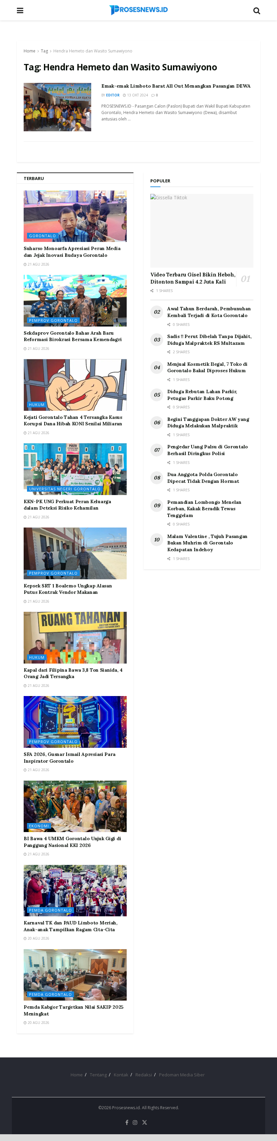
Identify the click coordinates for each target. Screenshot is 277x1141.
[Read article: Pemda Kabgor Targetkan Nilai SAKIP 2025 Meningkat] (75, 975)
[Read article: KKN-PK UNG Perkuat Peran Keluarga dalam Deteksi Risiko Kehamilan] (75, 469)
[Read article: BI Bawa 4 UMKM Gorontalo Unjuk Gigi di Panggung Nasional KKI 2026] (75, 806)
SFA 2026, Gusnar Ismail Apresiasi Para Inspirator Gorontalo (69, 757)
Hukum (37, 404)
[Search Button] (256, 10)
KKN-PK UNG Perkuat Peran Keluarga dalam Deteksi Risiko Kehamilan (67, 504)
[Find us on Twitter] (144, 1122)
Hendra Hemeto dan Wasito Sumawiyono (92, 51)
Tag (44, 51)
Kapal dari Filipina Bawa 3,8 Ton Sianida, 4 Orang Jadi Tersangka (73, 673)
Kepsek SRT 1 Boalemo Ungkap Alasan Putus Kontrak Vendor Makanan (68, 589)
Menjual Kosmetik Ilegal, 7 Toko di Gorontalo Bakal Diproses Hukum (207, 367)
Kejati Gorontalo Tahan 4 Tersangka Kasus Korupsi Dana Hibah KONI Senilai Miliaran (73, 420)
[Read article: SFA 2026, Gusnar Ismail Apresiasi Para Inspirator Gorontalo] (75, 722)
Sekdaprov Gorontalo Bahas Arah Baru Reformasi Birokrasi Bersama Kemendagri (73, 336)
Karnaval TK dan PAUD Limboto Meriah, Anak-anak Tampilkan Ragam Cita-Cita (71, 926)
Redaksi (143, 1075)
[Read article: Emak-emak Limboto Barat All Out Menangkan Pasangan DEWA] (57, 107)
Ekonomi (39, 825)
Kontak (121, 1075)
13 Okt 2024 (137, 95)
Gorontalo (42, 235)
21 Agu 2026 (38, 264)
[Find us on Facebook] (126, 1122)
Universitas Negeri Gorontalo (65, 488)
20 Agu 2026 (38, 938)
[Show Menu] (20, 10)
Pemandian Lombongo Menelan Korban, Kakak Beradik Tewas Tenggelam (204, 508)
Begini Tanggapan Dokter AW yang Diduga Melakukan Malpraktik (208, 422)
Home (29, 51)
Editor (113, 95)
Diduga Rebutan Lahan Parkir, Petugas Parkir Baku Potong (202, 394)
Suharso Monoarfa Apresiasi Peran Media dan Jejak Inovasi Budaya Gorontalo (72, 251)
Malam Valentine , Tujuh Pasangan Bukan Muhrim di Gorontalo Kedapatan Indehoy (207, 543)
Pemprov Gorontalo (53, 320)
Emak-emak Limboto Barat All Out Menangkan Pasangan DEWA (176, 86)
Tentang (98, 1075)
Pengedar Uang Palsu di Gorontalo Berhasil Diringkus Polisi (207, 450)
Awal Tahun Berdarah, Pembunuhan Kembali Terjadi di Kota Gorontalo (209, 312)
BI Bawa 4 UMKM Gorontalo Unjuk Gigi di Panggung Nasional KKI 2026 (72, 841)
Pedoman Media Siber (182, 1075)
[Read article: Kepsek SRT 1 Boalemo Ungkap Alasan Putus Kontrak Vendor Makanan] (75, 553)
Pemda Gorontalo (50, 910)
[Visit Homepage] (138, 10)
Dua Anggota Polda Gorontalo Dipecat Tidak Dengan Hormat (203, 477)
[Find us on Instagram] (135, 1122)
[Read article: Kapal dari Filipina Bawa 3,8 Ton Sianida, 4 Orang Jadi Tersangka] (75, 638)
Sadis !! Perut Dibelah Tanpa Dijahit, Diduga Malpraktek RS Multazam (209, 339)
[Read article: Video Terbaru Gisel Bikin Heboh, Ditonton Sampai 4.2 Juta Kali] (201, 231)
